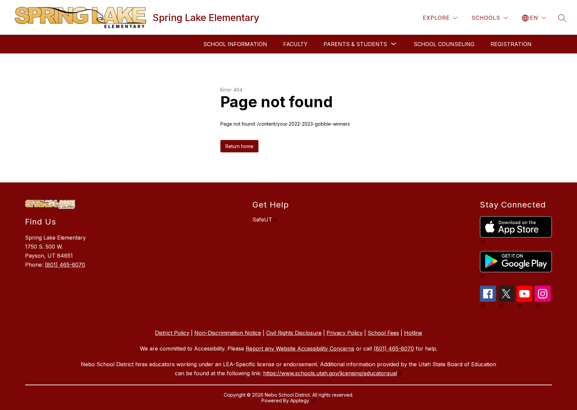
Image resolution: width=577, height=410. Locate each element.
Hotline (413, 332)
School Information (235, 44)
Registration (511, 44)
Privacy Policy (345, 332)
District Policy (172, 332)
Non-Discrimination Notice (227, 332)
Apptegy (300, 400)
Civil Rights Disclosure (294, 332)
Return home (239, 146)
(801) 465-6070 (65, 264)
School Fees (383, 332)
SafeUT (262, 219)
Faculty (295, 44)
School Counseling (444, 44)
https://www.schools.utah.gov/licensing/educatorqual (330, 373)
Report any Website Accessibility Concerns (300, 348)
